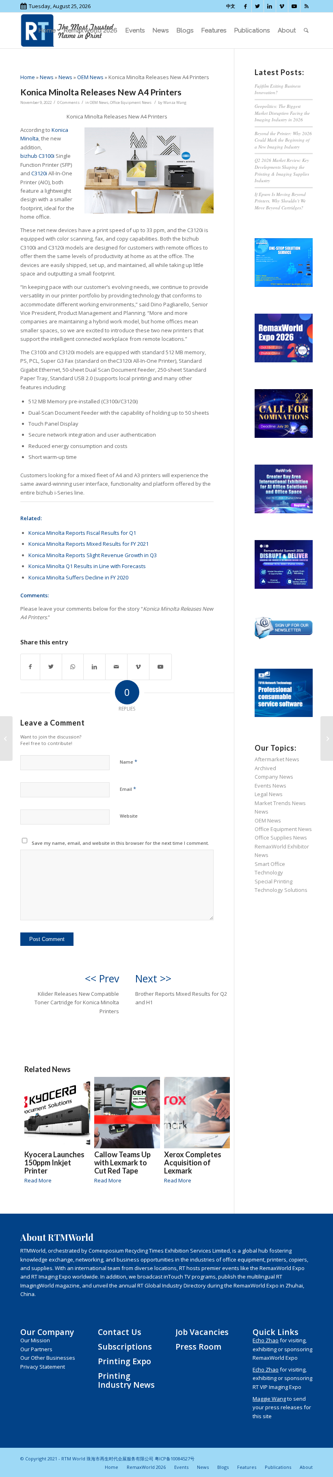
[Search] (306, 30)
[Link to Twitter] (258, 6)
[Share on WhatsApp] (72, 666)
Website (129, 816)
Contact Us (119, 1331)
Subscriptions (125, 1346)
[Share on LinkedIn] (94, 666)
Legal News (269, 794)
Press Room (198, 1346)
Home (27, 77)
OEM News (90, 77)
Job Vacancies (202, 1331)
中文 (230, 6)
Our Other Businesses (47, 1357)
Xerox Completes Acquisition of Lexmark (192, 1162)
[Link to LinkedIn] (270, 6)
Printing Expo (124, 1361)
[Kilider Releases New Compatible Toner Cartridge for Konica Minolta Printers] (6, 738)
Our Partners (36, 1349)
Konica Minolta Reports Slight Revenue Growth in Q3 (92, 555)
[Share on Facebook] (30, 666)
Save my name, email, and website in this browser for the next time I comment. (120, 843)
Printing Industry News (126, 1380)
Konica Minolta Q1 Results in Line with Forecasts (87, 566)
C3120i (39, 173)
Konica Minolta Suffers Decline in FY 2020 (78, 577)
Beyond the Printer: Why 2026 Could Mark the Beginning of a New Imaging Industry (283, 140)
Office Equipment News (130, 102)
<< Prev (102, 978)
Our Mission (35, 1340)
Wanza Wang (174, 102)
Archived (265, 768)
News (47, 77)
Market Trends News (280, 803)
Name (128, 761)
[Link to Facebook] (245, 6)
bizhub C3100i (37, 155)
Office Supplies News (281, 837)
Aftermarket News (277, 759)
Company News (274, 776)
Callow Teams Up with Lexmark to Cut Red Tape (122, 1162)
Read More (38, 1180)
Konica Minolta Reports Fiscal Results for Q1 (82, 532)
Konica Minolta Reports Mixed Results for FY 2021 (88, 543)
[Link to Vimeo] (282, 6)
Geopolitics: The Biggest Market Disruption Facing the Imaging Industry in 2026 (282, 113)
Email (128, 788)
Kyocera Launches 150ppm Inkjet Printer (54, 1162)
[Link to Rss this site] (307, 6)
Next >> (153, 978)
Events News (270, 785)
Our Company (47, 1331)
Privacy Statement (42, 1366)
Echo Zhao (266, 1340)
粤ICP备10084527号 (175, 1458)
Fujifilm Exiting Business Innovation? (278, 89)
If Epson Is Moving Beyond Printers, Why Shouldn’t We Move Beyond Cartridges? (280, 201)
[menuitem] (47, 30)
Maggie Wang (269, 1398)
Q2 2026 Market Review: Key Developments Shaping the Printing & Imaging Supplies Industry (282, 170)
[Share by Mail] (116, 666)
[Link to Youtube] (294, 6)
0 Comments (68, 102)
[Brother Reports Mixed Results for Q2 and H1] (326, 738)
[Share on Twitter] (51, 666)
